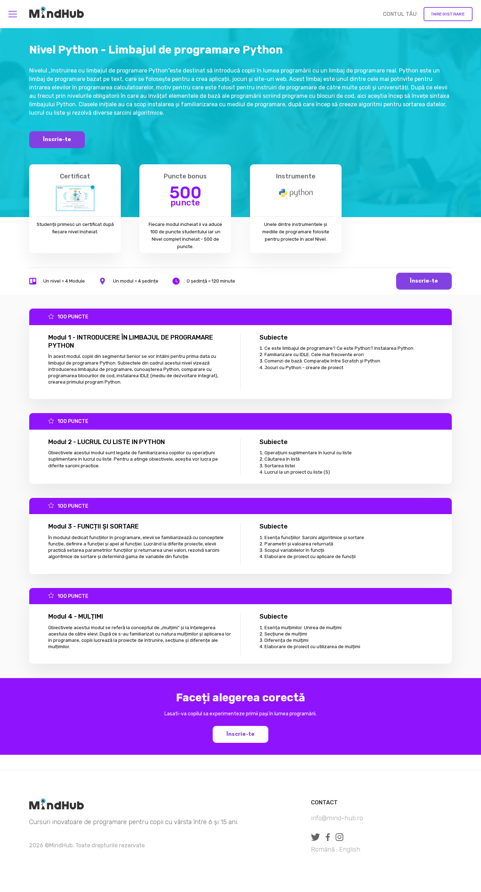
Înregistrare (448, 14)
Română (323, 849)
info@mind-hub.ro (337, 818)
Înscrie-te (57, 139)
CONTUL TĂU (400, 14)
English (349, 849)
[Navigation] (12, 14)
